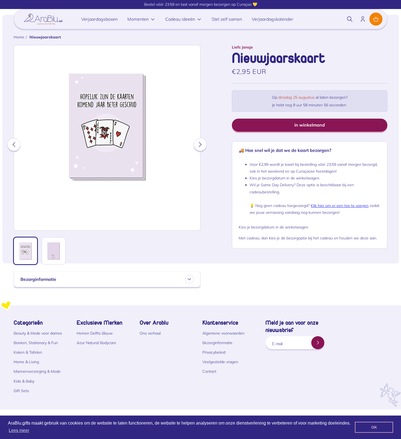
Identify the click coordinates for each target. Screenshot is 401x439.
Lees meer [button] (19, 430)
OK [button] (374, 427)
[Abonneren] (317, 342)
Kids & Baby (24, 381)
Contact (209, 371)
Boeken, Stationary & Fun (36, 342)
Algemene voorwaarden (223, 333)
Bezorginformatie (217, 342)
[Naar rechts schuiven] (200, 144)
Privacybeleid (213, 352)
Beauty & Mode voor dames (38, 333)
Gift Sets (21, 390)
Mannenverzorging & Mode (37, 371)
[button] (349, 19)
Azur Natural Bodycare (96, 342)
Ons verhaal (150, 333)
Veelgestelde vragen (220, 361)
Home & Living (26, 361)
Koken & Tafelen (28, 352)
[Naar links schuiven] (13, 144)
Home (19, 37)
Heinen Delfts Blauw (95, 333)
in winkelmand (309, 125)
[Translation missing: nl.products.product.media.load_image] (25, 250)
